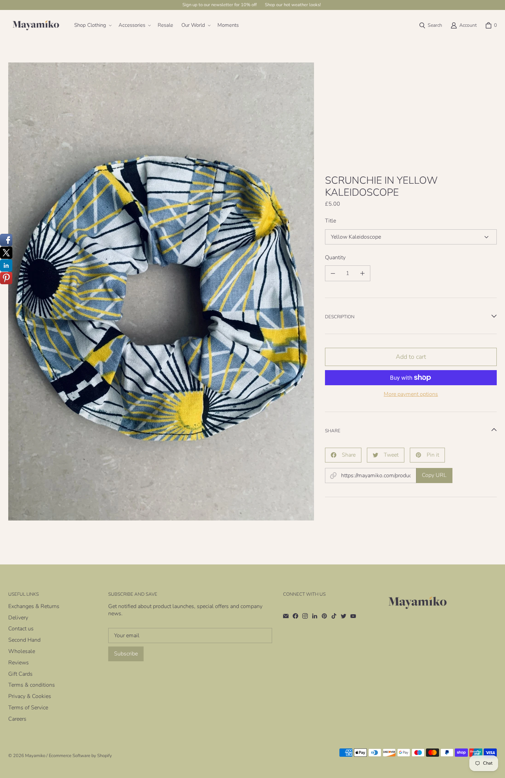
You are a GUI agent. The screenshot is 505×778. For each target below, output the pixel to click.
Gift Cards (20, 674)
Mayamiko (35, 756)
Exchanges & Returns (33, 606)
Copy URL (434, 475)
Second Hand (24, 640)
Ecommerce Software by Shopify (80, 756)
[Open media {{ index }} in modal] (161, 291)
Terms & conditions (31, 685)
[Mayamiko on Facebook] (295, 616)
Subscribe (126, 653)
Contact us (21, 628)
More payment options (411, 394)
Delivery (18, 617)
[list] (161, 291)
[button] (92, 25)
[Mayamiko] (35, 25)
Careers (17, 719)
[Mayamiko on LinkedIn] (314, 616)
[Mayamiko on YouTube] (353, 616)
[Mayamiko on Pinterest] (324, 616)
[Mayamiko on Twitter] (343, 616)
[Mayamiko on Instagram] (305, 616)
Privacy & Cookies (29, 696)
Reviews (18, 662)
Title (330, 221)
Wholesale (21, 651)
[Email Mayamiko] (286, 616)
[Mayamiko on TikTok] (334, 616)
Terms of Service (28, 707)
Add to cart (411, 357)
